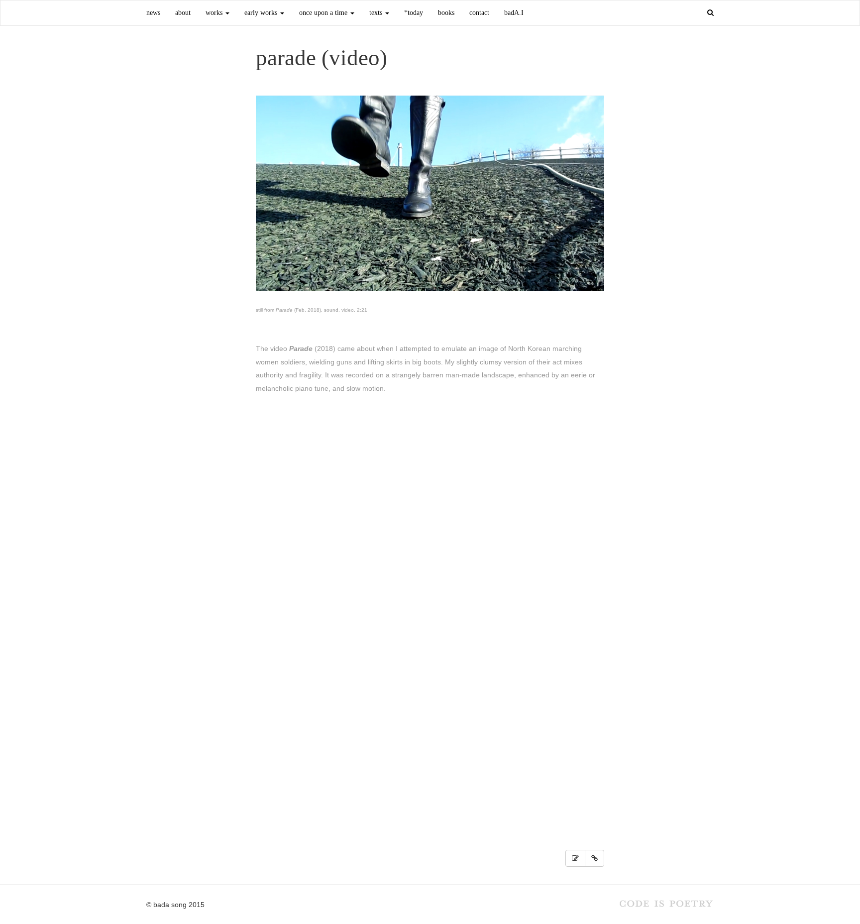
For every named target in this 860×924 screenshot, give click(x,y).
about (183, 12)
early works (261, 12)
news (153, 12)
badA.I (514, 12)
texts (376, 12)
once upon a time (324, 12)
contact (479, 12)
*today (413, 12)
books (446, 12)
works (215, 12)
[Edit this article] (575, 858)
